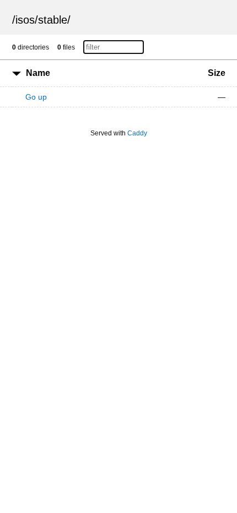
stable (52, 20)
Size (216, 73)
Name (38, 73)
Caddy (137, 133)
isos (25, 20)
